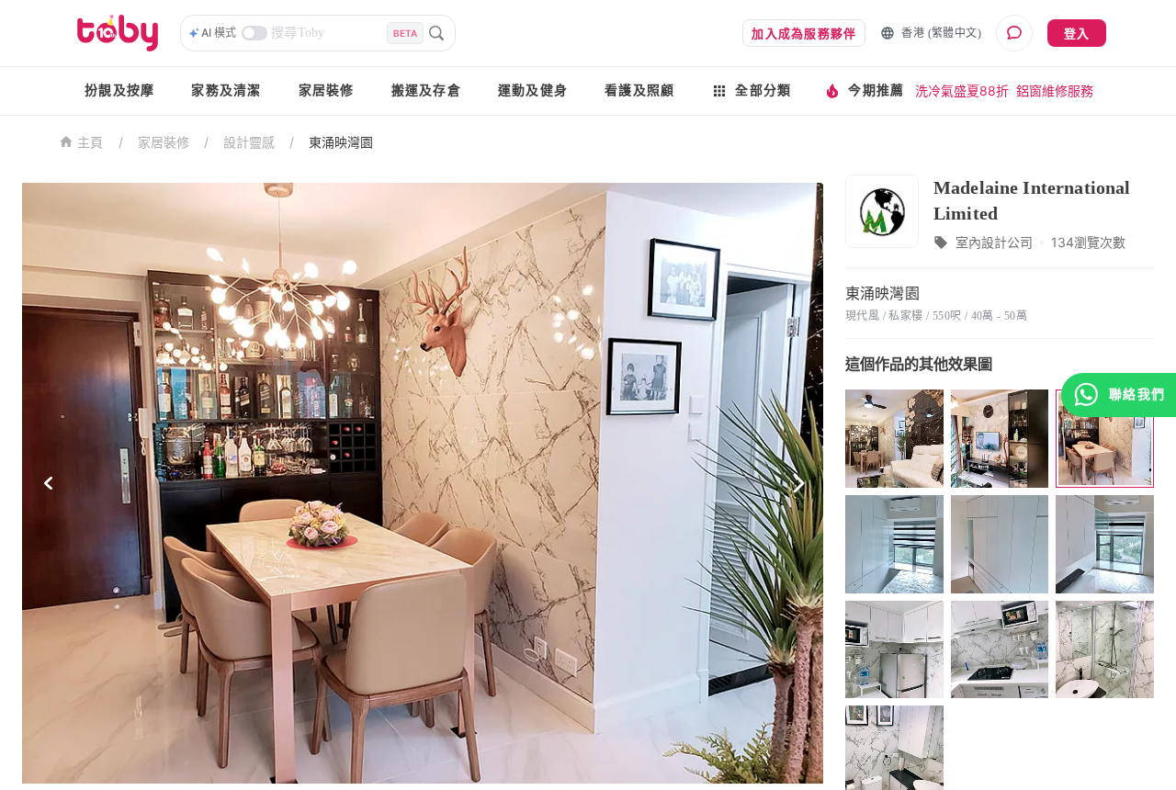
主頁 (90, 143)
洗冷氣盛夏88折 (962, 90)
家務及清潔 (226, 90)
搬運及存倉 (426, 90)
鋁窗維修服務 (1054, 90)
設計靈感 (249, 142)
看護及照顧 (639, 90)
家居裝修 (327, 90)
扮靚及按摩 (119, 90)
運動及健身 (533, 90)
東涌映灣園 (341, 142)
